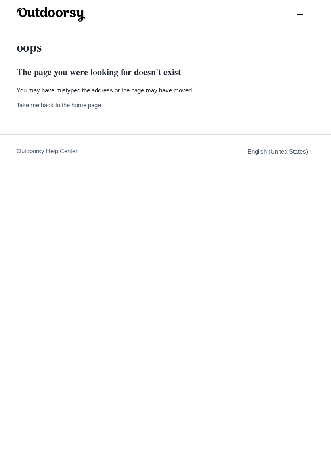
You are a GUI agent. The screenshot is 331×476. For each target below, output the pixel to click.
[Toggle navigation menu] (300, 14)
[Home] (51, 14)
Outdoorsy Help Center (47, 151)
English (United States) (278, 151)
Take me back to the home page (59, 105)
